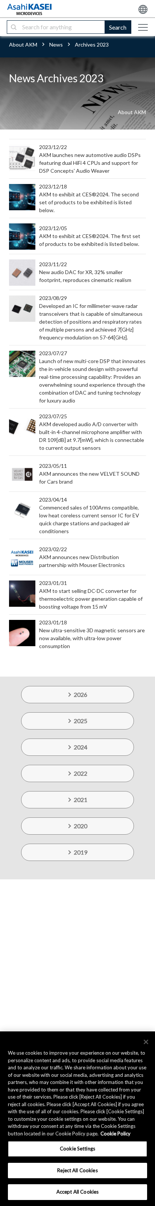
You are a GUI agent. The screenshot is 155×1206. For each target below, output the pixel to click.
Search (117, 27)
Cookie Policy (115, 1134)
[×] (146, 1042)
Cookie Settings (77, 1149)
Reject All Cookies (77, 1170)
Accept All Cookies (77, 1192)
